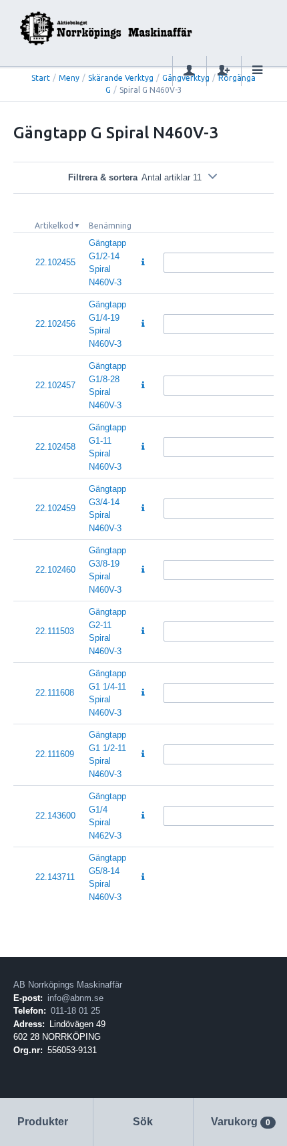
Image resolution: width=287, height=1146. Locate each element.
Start (40, 78)
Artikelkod (54, 225)
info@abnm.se (75, 998)
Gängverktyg (186, 78)
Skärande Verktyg (121, 78)
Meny (69, 78)
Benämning (110, 225)
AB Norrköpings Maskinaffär (67, 985)
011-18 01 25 (75, 1011)
